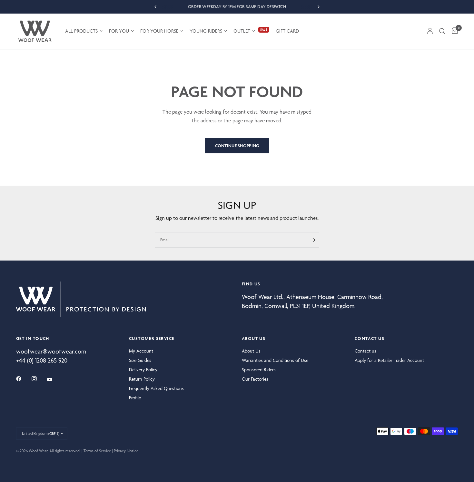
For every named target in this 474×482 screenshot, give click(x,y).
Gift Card (287, 31)
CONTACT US (369, 338)
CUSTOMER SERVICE (151, 338)
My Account (141, 351)
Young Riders (206, 31)
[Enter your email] (312, 240)
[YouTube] (54, 380)
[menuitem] (84, 31)
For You (119, 31)
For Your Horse (159, 31)
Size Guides (140, 360)
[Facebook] (23, 379)
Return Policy (142, 379)
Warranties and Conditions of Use (275, 360)
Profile (135, 398)
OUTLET (241, 31)
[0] (453, 31)
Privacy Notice (126, 450)
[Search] (442, 31)
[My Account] (430, 31)
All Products (81, 31)
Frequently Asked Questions (156, 388)
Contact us (365, 351)
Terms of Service (97, 450)
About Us (251, 351)
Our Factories (255, 379)
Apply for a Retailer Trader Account (389, 360)
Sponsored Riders (259, 370)
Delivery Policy (143, 370)
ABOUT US (253, 338)
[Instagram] (39, 379)
